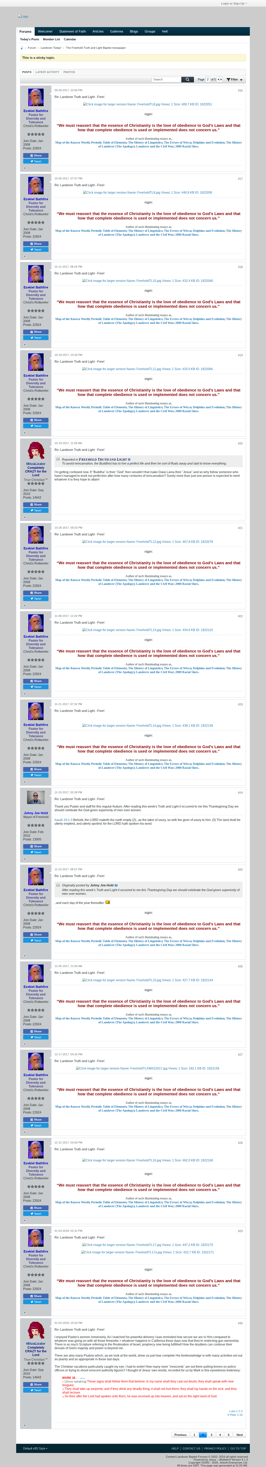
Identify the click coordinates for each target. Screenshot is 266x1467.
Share (38, 155)
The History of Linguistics (145, 142)
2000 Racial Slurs (186, 146)
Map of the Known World (72, 142)
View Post (116, 885)
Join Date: (30, 141)
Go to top (238, 1448)
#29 (240, 1231)
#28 (240, 1142)
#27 (240, 1054)
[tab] (26, 72)
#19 (240, 355)
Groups (150, 31)
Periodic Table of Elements (108, 142)
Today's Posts (29, 39)
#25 (240, 869)
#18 (240, 267)
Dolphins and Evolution (208, 142)
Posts (26, 72)
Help (175, 1448)
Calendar (70, 39)
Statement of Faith (72, 31)
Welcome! (45, 31)
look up (82, 1378)
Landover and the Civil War (155, 146)
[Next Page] (221, 79)
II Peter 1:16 (235, 1414)
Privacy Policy (215, 1448)
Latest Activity (47, 72)
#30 (240, 1323)
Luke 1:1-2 (236, 1411)
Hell (165, 31)
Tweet (37, 161)
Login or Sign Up (232, 3)
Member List (51, 39)
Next (240, 1434)
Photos (69, 72)
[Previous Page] (218, 79)
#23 (240, 704)
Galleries (116, 31)
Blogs (134, 31)
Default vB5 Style (34, 1448)
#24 (240, 792)
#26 (240, 966)
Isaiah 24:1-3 (63, 820)
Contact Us (191, 1448)
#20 (240, 443)
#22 (240, 616)
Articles (98, 31)
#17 (240, 178)
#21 (240, 528)
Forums (25, 32)
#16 (240, 90)
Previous (180, 1434)
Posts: (27, 148)
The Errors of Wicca (177, 142)
